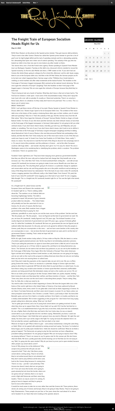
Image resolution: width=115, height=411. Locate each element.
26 (94, 71)
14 (101, 62)
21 (101, 67)
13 (97, 62)
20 (97, 67)
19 (94, 67)
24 (86, 71)
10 (86, 62)
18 (90, 67)
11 (90, 62)
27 (97, 71)
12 (94, 62)
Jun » (91, 79)
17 (86, 67)
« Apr (86, 79)
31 (86, 75)
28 (101, 71)
